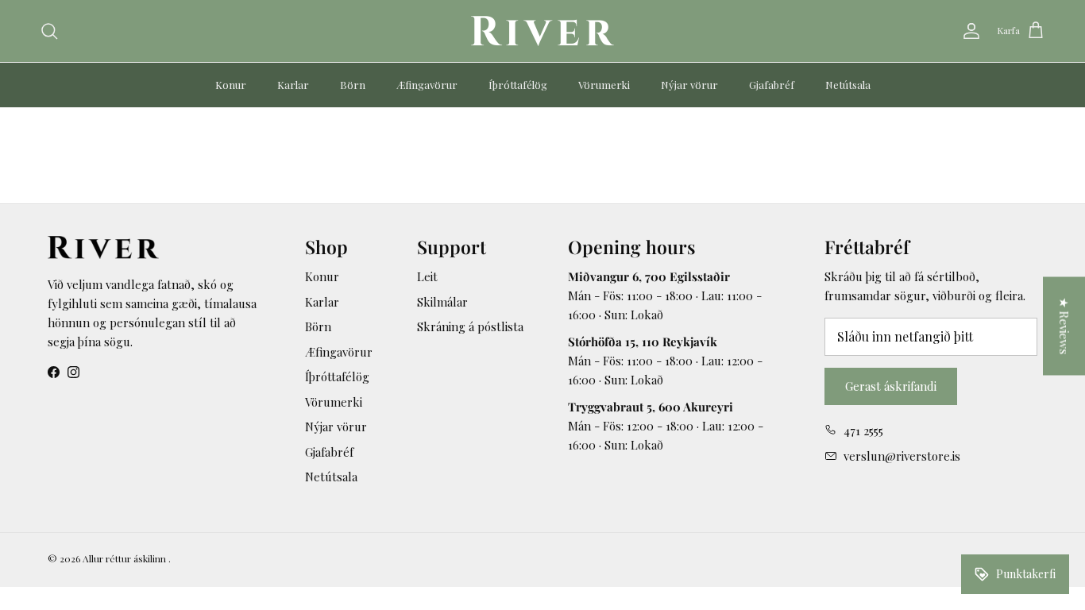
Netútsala (848, 84)
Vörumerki (604, 84)
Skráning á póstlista (470, 326)
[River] (542, 31)
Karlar (293, 84)
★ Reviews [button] (1064, 326)
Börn (352, 84)
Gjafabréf (771, 84)
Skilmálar (442, 302)
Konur (230, 84)
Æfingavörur (427, 84)
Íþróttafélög (517, 84)
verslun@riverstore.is (902, 456)
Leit (427, 276)
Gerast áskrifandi (890, 386)
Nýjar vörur (689, 84)
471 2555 (863, 430)
